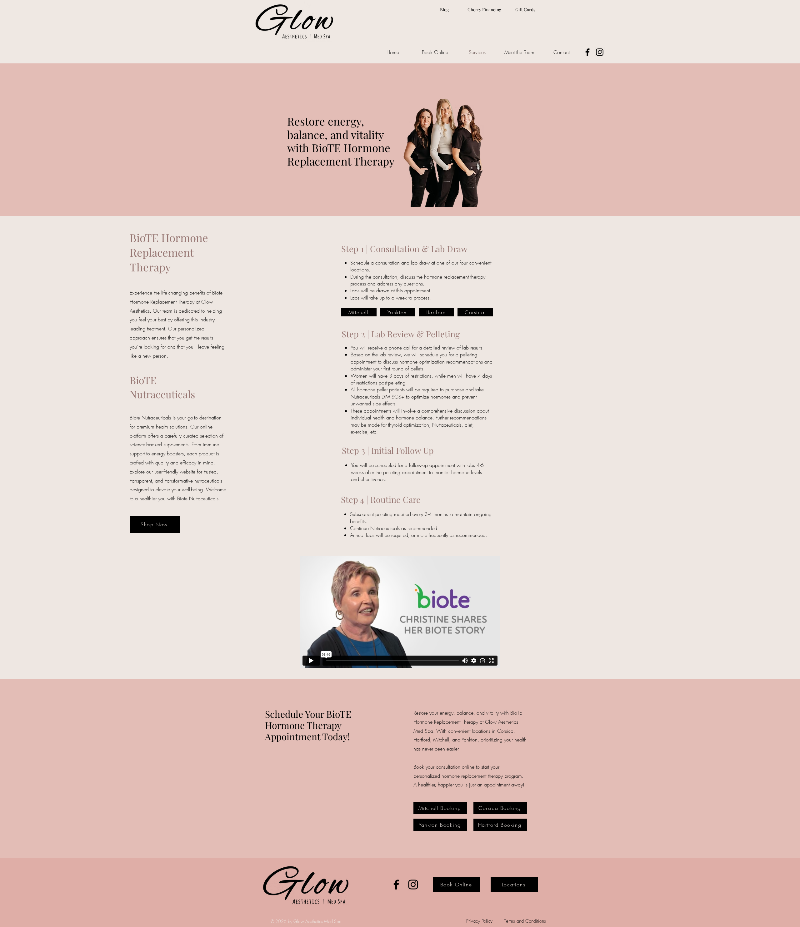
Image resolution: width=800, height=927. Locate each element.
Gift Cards (525, 9)
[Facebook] (587, 52)
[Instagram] (600, 52)
